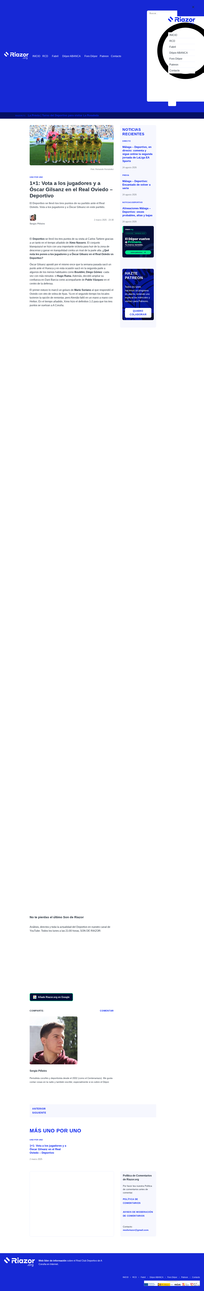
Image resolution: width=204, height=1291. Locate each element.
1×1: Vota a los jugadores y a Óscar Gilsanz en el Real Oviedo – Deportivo (48, 1149)
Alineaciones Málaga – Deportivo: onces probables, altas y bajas (137, 212)
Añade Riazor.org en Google (53, 997)
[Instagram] (158, 1262)
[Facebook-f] (186, 1262)
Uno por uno (36, 177)
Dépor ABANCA (71, 56)
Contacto (116, 56)
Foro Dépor (90, 56)
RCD (45, 56)
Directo (126, 141)
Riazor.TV (20, 116)
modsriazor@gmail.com (135, 1230)
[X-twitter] (167, 1262)
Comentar (107, 1010)
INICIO (36, 56)
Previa (125, 175)
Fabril (55, 56)
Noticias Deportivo (132, 202)
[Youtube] (148, 1262)
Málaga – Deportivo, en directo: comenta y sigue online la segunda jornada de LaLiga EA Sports (137, 154)
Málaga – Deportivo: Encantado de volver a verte (136, 185)
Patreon (104, 56)
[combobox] (162, 13)
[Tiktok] (177, 1262)
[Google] (196, 1262)
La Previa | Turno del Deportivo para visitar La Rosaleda (63, 115)
